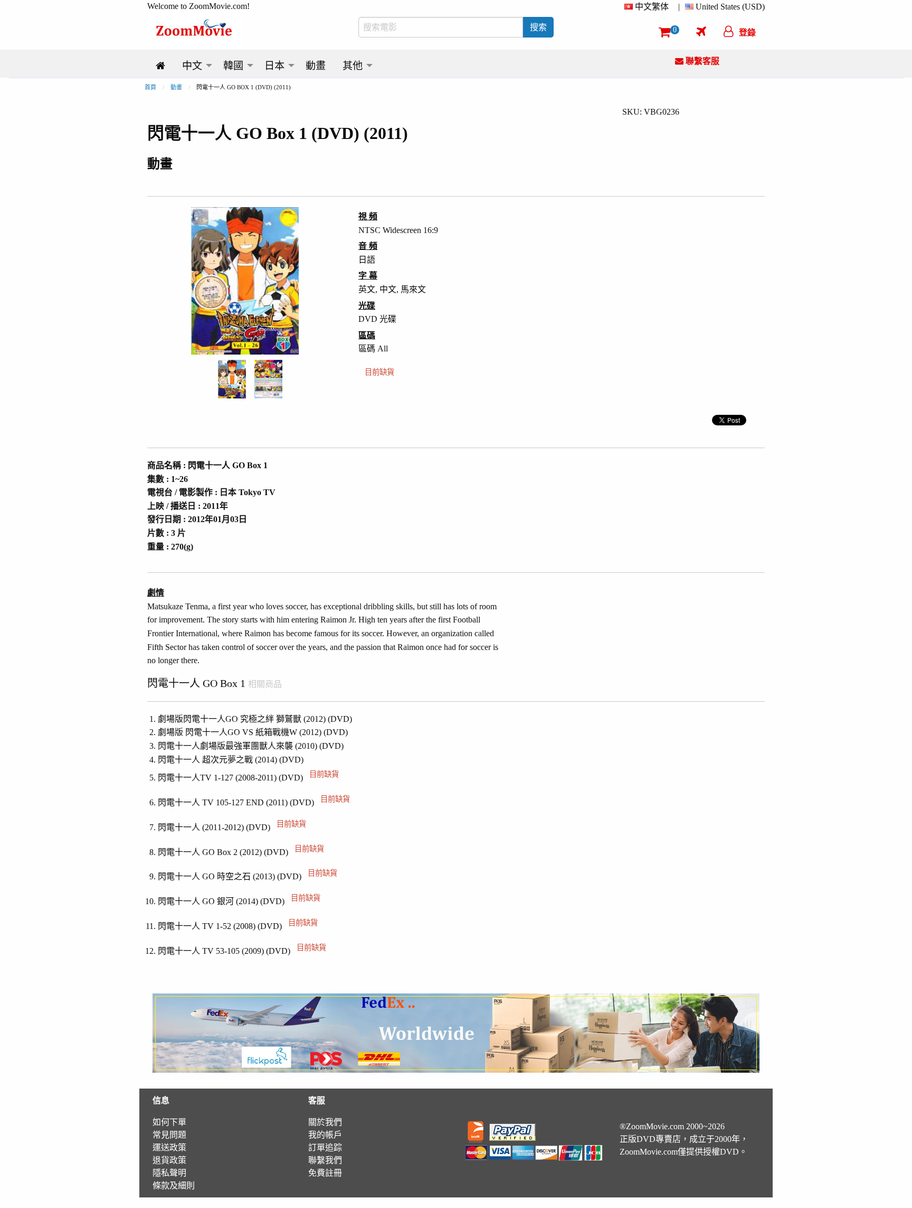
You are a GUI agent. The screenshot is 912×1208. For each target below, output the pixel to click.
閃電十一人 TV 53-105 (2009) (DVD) (242, 950)
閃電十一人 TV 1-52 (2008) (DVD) (238, 926)
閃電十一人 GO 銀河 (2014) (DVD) (239, 901)
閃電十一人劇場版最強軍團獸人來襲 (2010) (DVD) (251, 745)
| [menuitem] (679, 6)
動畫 (176, 87)
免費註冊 (325, 1172)
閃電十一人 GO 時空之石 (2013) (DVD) (247, 876)
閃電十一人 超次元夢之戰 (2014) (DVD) (230, 759)
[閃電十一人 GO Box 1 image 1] (232, 379)
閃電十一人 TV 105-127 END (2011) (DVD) (254, 802)
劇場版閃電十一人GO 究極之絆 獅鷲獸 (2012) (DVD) (255, 718)
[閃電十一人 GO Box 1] (232, 378)
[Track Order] (701, 31)
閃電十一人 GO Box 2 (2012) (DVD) (241, 852)
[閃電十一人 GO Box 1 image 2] (268, 379)
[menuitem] (648, 7)
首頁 (150, 87)
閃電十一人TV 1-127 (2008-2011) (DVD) (248, 777)
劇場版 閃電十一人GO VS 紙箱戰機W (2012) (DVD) (253, 732)
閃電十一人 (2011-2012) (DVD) (232, 827)
